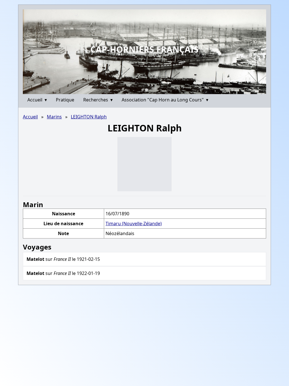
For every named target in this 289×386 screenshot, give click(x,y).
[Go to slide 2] (146, 89)
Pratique (65, 100)
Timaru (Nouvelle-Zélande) (134, 223)
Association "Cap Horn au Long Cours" (165, 100)
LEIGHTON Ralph (89, 117)
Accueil (37, 100)
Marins (54, 117)
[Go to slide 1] (142, 90)
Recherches (98, 100)
